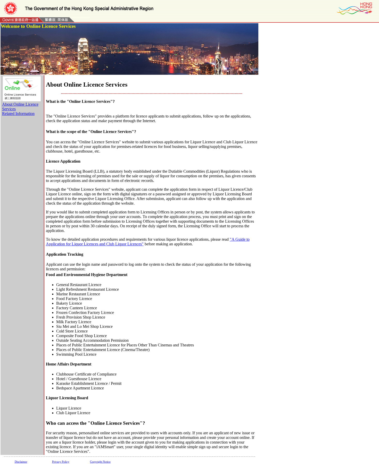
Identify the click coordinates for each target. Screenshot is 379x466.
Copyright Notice (100, 461)
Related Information (18, 113)
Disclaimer (21, 461)
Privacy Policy (60, 461)
